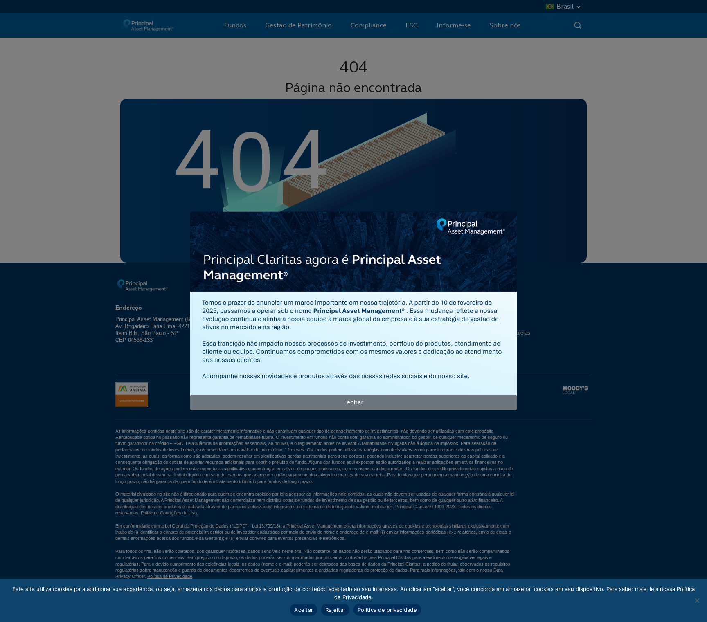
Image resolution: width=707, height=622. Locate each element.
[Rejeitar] (697, 600)
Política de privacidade (387, 609)
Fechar (353, 402)
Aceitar (303, 609)
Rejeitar (335, 609)
